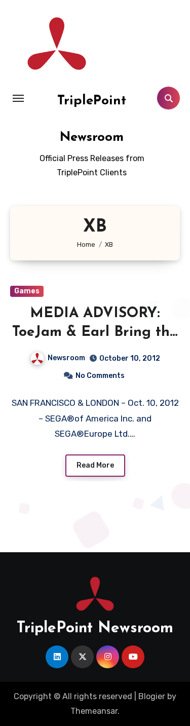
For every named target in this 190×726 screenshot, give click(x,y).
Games (27, 291)
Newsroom (66, 358)
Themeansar (94, 711)
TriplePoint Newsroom (95, 628)
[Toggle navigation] (18, 98)
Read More (95, 465)
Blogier (151, 696)
